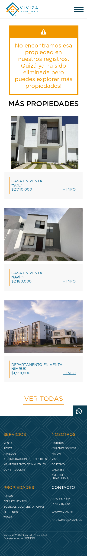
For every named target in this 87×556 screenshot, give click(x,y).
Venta (8, 443)
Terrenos (10, 512)
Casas (8, 496)
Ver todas (43, 399)
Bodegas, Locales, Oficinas (24, 507)
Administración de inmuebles (25, 459)
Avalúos (9, 453)
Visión (56, 459)
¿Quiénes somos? (64, 448)
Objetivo (58, 464)
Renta (8, 448)
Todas (8, 517)
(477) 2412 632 (61, 504)
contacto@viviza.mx (66, 520)
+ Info (69, 189)
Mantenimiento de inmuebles (24, 464)
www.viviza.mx (63, 512)
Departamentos (15, 501)
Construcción (14, 469)
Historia (58, 443)
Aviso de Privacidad (60, 476)
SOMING (29, 538)
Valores (58, 469)
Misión (56, 453)
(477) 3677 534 (61, 498)
